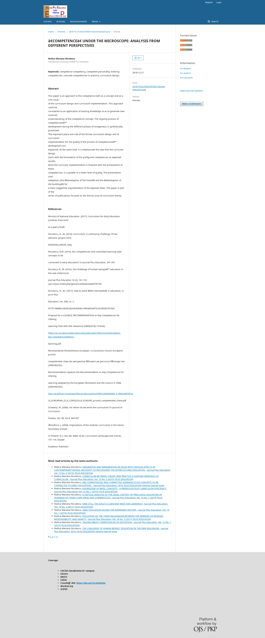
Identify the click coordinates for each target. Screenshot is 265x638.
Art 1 (139, 57)
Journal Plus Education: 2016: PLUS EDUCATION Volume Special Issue (111, 530)
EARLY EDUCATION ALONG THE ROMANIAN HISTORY (109, 509)
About (95, 21)
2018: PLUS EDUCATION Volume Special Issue (89, 31)
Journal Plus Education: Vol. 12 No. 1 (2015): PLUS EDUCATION (85, 491)
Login (218, 2)
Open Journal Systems (191, 90)
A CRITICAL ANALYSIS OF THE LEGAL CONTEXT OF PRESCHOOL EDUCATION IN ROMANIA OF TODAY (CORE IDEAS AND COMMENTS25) (108, 496)
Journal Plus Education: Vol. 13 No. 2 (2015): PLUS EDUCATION (101, 479)
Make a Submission (191, 103)
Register (209, 2)
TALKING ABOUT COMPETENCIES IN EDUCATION (107, 522)
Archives (60, 21)
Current (48, 21)
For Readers (185, 68)
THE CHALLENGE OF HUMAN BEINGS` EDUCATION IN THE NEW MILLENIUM (121, 528)
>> (57, 536)
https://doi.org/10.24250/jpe (91, 583)
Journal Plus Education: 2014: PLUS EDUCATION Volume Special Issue (128, 485)
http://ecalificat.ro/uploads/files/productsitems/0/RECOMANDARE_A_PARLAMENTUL (90, 393)
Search (214, 21)
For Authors (185, 73)
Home (51, 31)
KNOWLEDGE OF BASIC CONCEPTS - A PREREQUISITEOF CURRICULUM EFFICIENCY (124, 488)
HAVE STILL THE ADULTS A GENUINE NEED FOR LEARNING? (112, 503)
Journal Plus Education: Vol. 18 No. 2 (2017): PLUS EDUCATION (119, 519)
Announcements (78, 21)
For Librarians (186, 77)
